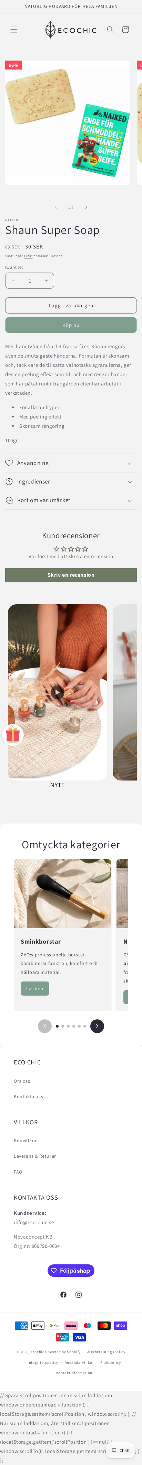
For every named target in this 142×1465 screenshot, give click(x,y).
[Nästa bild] (97, 1026)
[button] (13, 29)
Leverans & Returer (35, 1156)
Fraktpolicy (110, 1362)
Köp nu (71, 325)
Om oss (22, 1081)
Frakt (28, 256)
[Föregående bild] (45, 1026)
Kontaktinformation (74, 1372)
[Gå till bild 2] (62, 1026)
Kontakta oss (28, 1096)
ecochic (37, 1351)
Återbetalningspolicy (106, 1351)
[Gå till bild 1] (57, 1026)
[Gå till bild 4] (73, 1026)
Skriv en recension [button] (71, 574)
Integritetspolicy (43, 1362)
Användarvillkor (79, 1362)
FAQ (18, 1172)
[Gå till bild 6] (84, 1026)
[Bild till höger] (86, 207)
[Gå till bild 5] (79, 1026)
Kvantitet (14, 267)
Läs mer (35, 988)
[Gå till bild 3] (68, 1026)
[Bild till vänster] (55, 207)
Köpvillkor (25, 1140)
